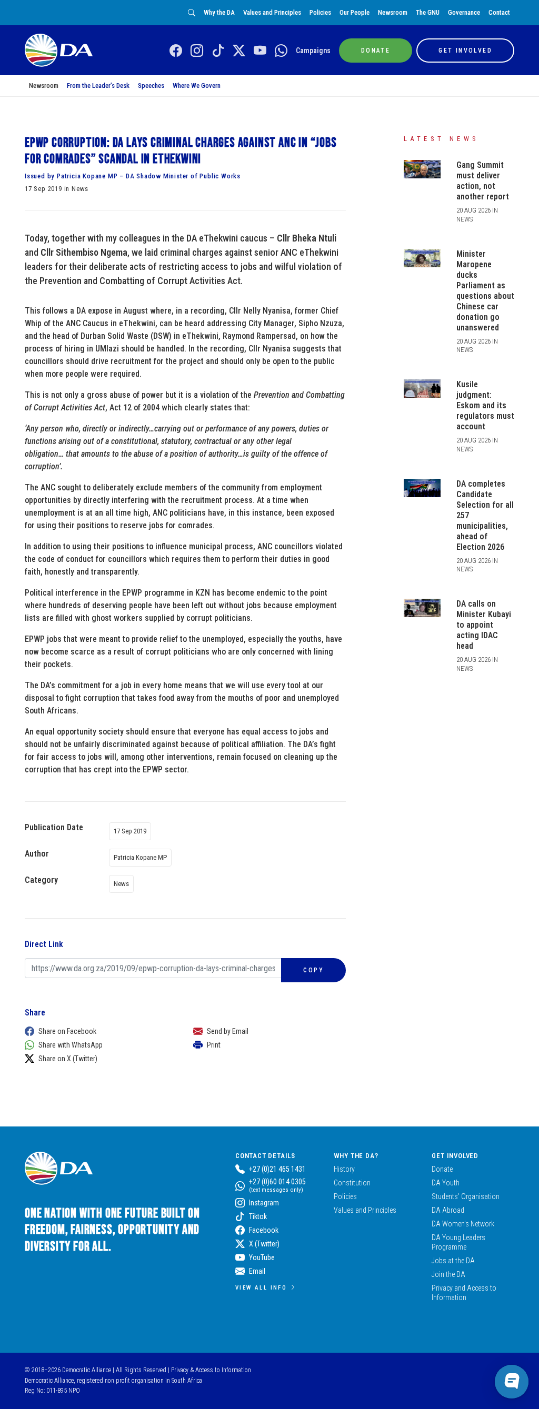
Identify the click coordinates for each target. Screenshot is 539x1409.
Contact (499, 12)
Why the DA (219, 12)
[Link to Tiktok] (218, 51)
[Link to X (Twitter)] (239, 51)
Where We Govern (197, 85)
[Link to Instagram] (197, 51)
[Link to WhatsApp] (281, 51)
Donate (442, 1169)
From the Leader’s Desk (98, 85)
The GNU (428, 12)
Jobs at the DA (453, 1260)
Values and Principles (272, 12)
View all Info (261, 1287)
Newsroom (392, 12)
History (344, 1169)
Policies (320, 12)
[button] (98, 1031)
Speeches (151, 85)
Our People (355, 12)
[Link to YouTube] (260, 51)
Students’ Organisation (466, 1196)
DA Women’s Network (463, 1224)
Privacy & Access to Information (211, 1370)
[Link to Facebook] (175, 51)
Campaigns (313, 50)
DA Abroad (448, 1210)
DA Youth (446, 1183)
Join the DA (448, 1274)
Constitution (352, 1183)
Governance (464, 12)
